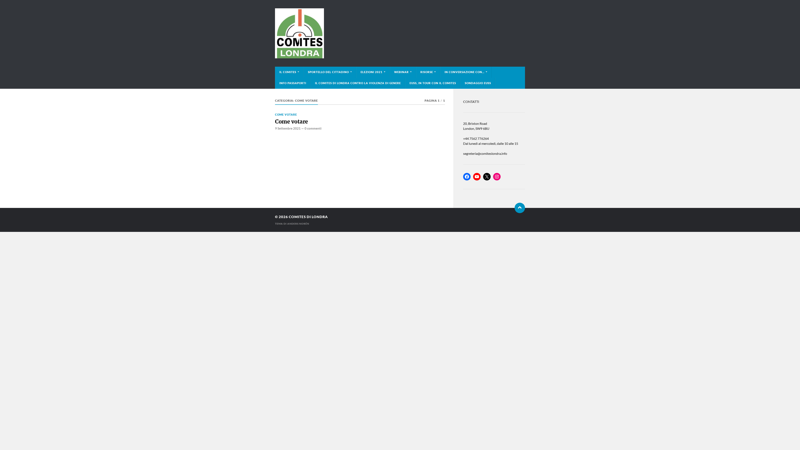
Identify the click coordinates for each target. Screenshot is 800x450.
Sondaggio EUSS (478, 83)
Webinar (401, 72)
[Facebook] (467, 176)
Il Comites (287, 72)
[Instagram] (497, 176)
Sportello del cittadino (328, 72)
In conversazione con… (464, 72)
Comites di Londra (308, 217)
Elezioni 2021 (371, 72)
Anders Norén (298, 223)
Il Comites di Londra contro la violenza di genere (358, 83)
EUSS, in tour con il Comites (433, 83)
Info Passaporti (292, 83)
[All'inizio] (520, 208)
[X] (487, 176)
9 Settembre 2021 (288, 128)
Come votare (286, 114)
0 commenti (313, 128)
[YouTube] (477, 176)
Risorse (426, 72)
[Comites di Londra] (400, 33)
